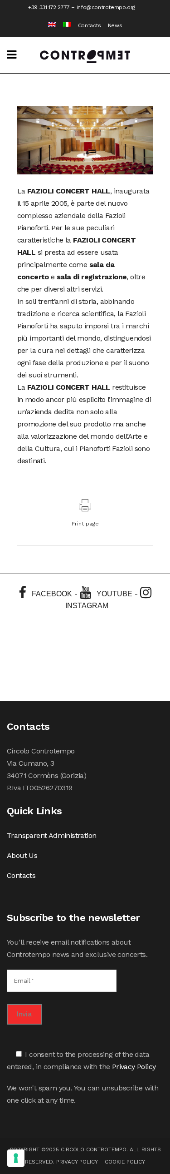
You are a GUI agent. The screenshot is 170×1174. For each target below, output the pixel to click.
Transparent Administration (51, 835)
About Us (22, 855)
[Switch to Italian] (63, 25)
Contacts (89, 25)
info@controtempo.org (106, 7)
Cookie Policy (125, 1162)
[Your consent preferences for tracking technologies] (15, 1158)
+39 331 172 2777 (49, 7)
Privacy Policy (134, 1066)
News (115, 25)
